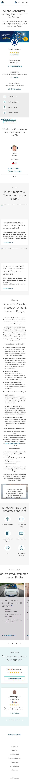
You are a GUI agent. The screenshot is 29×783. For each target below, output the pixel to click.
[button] (14, 42)
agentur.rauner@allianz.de (12, 443)
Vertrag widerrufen (13, 735)
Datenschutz (14, 750)
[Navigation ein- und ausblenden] (27, 2)
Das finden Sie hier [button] (7, 119)
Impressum (14, 746)
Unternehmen (14, 762)
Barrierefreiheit (14, 754)
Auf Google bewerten (14, 678)
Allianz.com (14, 770)
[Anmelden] (23, 2)
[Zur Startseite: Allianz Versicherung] (2, 2)
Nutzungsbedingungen (14, 758)
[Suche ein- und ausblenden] (19, 2)
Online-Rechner (14, 766)
